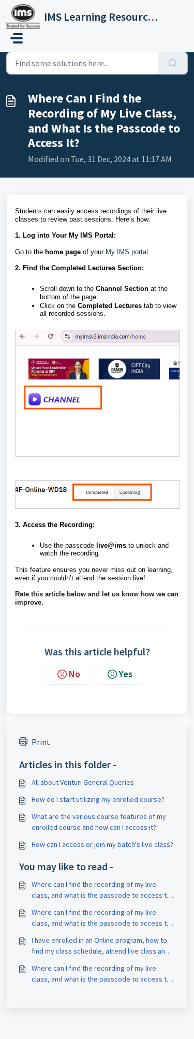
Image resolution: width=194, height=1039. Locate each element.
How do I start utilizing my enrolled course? (98, 799)
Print (41, 742)
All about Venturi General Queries (83, 782)
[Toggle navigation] (16, 38)
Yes (125, 674)
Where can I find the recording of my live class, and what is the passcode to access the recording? (103, 890)
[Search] (173, 63)
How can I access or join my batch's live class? (102, 844)
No (74, 674)
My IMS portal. (128, 252)
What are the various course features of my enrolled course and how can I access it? (99, 822)
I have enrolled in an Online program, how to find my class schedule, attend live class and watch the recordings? (100, 946)
